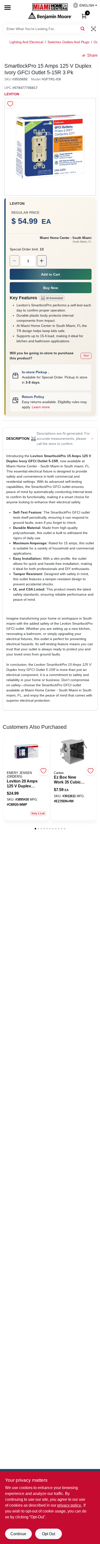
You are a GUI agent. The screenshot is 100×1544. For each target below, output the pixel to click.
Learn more (41, 407)
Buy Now (50, 288)
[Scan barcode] (93, 29)
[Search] (82, 28)
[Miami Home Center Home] (50, 7)
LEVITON (11, 94)
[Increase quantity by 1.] (42, 260)
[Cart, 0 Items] (84, 16)
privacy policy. (69, 1505)
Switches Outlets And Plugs (68, 42)
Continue (18, 1534)
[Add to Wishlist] (10, 104)
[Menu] (7, 7)
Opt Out (48, 1534)
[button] (83, 6)
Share (92, 55)
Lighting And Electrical (26, 42)
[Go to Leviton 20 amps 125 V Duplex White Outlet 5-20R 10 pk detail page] (26, 751)
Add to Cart (50, 274)
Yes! (86, 355)
